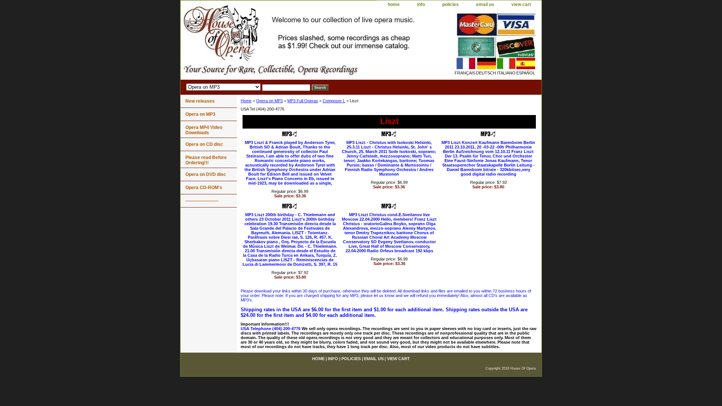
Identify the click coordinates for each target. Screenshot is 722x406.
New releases (200, 101)
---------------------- (201, 200)
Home (246, 100)
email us (485, 4)
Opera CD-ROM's (203, 187)
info (421, 4)
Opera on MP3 (269, 100)
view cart (521, 4)
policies (450, 4)
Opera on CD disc (204, 144)
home (394, 4)
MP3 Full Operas (302, 100)
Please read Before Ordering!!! (206, 160)
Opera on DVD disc (205, 174)
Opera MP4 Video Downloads (203, 130)
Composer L (334, 100)
